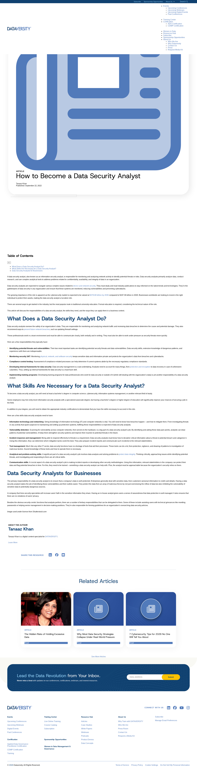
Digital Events (13, 729)
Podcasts (85, 736)
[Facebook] (57, 555)
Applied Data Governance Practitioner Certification (17, 745)
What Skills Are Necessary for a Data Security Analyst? (34, 269)
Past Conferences (175, 14)
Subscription (49, 729)
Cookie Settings (151, 765)
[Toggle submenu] (173, 1)
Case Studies (86, 725)
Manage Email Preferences (166, 720)
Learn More (12, 542)
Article (27, 630)
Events (166, 6)
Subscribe (137, 2)
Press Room (123, 729)
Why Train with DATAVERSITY (130, 721)
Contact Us (172, 46)
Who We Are (173, 41)
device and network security (84, 286)
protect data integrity (127, 454)
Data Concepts (87, 743)
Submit (171, 677)
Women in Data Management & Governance (57, 747)
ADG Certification (175, 24)
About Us (169, 2)
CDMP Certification (175, 26)
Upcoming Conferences (177, 8)
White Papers (86, 729)
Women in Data (169, 31)
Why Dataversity (174, 44)
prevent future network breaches (37, 329)
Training (10, 753)
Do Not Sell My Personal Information (175, 765)
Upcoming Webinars (176, 10)
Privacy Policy (137, 765)
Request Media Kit (175, 50)
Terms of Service (122, 765)
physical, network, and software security (56, 356)
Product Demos (87, 740)
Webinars (85, 732)
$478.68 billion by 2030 (99, 295)
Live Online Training (52, 721)
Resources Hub (169, 33)
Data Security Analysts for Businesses (27, 271)
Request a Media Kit (126, 736)
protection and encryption (140, 367)
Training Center (169, 20)
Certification (168, 22)
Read (26, 643)
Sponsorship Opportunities (153, 2)
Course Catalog (50, 725)
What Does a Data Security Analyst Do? (28, 267)
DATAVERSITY (51, 537)
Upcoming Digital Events (178, 12)
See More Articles (98, 657)
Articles (84, 721)
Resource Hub (87, 717)
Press (170, 48)
